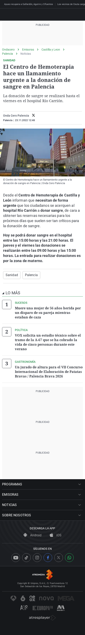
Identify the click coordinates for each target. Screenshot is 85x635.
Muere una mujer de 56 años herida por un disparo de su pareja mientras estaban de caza (48, 312)
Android (35, 535)
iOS (58, 535)
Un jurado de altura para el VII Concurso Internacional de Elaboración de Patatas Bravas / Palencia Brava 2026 (49, 371)
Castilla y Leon (50, 49)
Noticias (25, 53)
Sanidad (12, 275)
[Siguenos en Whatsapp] (69, 557)
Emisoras (28, 49)
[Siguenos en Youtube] (15, 557)
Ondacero (8, 49)
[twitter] (33, 116)
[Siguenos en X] (58, 557)
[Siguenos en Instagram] (37, 557)
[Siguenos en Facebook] (48, 557)
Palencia (7, 53)
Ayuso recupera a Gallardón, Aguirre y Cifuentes (28, 4)
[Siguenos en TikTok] (26, 557)
